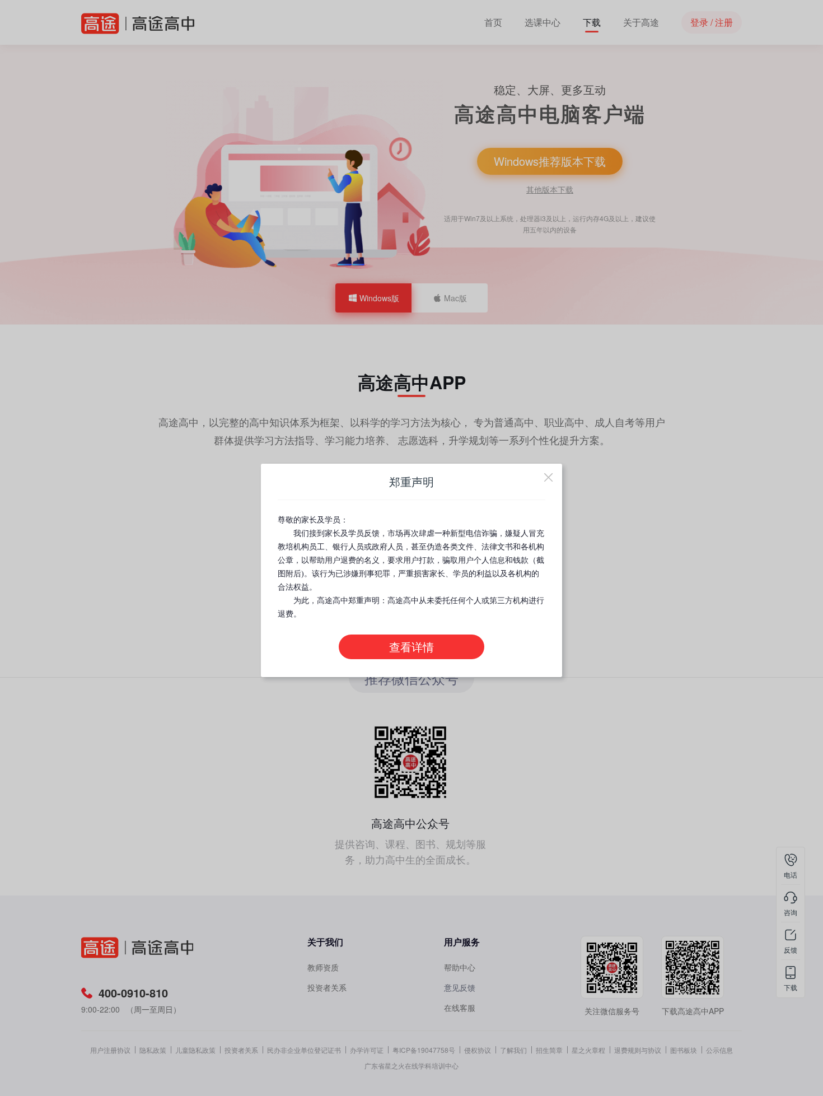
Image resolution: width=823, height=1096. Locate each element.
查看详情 (411, 647)
